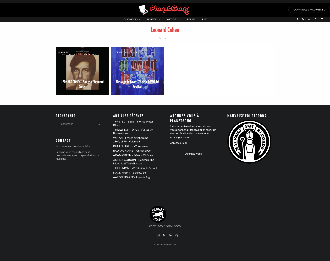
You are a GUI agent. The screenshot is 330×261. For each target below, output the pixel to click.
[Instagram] (158, 235)
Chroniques (130, 19)
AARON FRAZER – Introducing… (132, 177)
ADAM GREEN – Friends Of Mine (133, 155)
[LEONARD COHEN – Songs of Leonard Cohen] (82, 71)
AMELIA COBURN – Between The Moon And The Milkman (133, 161)
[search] (99, 124)
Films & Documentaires (128, 52)
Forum (191, 19)
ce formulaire (82, 146)
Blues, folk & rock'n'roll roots (78, 54)
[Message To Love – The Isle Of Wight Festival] (137, 71)
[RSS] (303, 19)
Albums (65, 52)
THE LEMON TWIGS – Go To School (135, 168)
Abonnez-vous (193, 153)
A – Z (204, 19)
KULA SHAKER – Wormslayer (130, 146)
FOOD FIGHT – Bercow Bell (130, 172)
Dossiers (152, 19)
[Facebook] (324, 1)
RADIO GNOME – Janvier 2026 (132, 150)
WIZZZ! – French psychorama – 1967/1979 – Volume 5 (131, 139)
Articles (172, 19)
